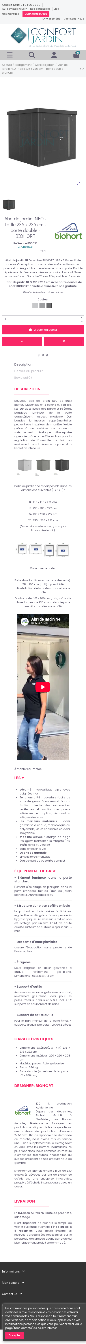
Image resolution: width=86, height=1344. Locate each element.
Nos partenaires (40, 9)
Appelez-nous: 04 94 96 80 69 (21, 5)
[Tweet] (43, 355)
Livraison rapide (36, 14)
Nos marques (11, 14)
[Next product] (83, 69)
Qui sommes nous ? (14, 9)
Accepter (15, 1335)
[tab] (43, 378)
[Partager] (39, 355)
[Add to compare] (64, 341)
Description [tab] (23, 364)
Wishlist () (53, 19)
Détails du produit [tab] (28, 371)
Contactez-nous (74, 19)
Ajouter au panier (45, 330)
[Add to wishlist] (22, 341)
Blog (57, 9)
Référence (20, 243)
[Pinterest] (47, 355)
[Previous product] (81, 69)
